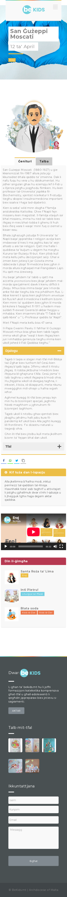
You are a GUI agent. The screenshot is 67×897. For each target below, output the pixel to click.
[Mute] (55, 546)
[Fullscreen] (61, 546)
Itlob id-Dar (29, 612)
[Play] (6, 546)
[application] (33, 532)
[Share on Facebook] (4, 461)
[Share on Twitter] (17, 461)
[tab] (25, 161)
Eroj (12, 60)
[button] (16, 710)
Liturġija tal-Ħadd (32, 593)
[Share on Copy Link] (23, 461)
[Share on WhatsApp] (10, 461)
